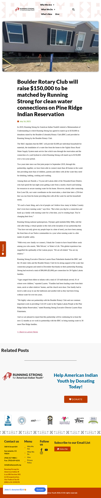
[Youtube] (46, 449)
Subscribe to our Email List (72, 442)
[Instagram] (41, 452)
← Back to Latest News (27, 332)
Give (57, 14)
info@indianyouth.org (12, 465)
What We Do (47, 9)
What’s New (46, 14)
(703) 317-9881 (10, 458)
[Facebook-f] (41, 449)
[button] (73, 9)
